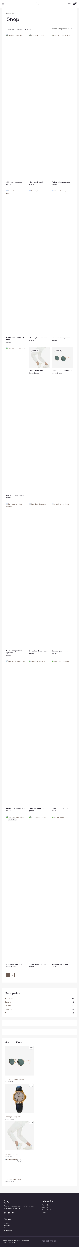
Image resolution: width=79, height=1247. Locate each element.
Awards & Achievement (50, 1210)
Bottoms (8, 1002)
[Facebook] (9, 1213)
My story (45, 1207)
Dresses (8, 1006)
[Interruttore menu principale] (3, 4)
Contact (44, 1212)
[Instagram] (5, 1213)
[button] (7, 4)
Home (8, 13)
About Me (45, 1205)
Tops (6, 1013)
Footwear (8, 1009)
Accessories (9, 998)
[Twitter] (13, 1213)
